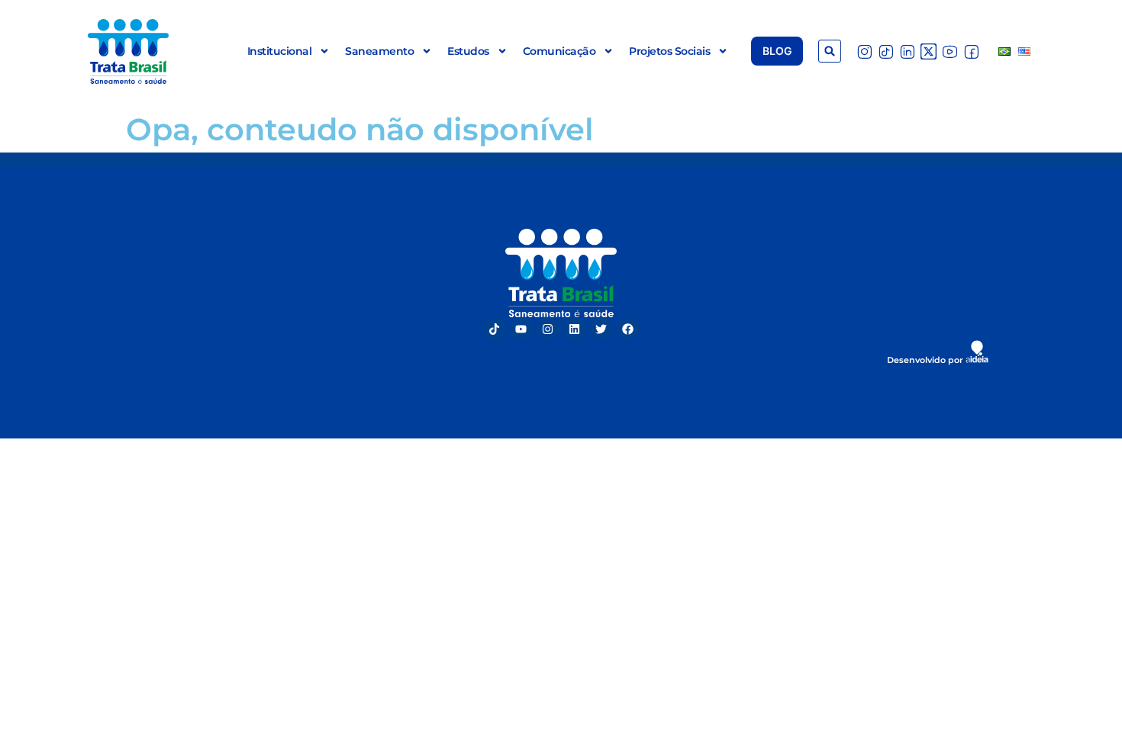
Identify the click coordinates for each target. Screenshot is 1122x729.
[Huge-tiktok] (886, 51)
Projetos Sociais (669, 51)
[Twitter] (601, 328)
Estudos (468, 51)
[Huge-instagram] (864, 51)
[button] (829, 51)
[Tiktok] (494, 328)
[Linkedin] (574, 328)
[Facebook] (628, 328)
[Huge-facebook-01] (971, 51)
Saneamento (379, 51)
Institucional (279, 51)
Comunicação (559, 51)
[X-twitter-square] (928, 51)
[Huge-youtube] (950, 51)
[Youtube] (521, 328)
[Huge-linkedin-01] (907, 51)
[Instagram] (548, 328)
